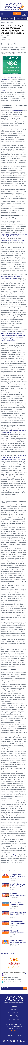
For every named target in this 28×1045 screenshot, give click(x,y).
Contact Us (10, 1035)
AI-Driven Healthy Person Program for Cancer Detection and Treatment (13, 338)
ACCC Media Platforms (20, 18)
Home (2, 22)
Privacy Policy (14, 1016)
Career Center (14, 1009)
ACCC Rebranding (14, 1019)
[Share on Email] (11, 44)
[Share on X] (8, 44)
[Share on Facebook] (5, 44)
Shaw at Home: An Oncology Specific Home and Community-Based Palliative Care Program (14, 457)
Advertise (14, 1006)
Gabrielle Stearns (14, 878)
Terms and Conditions (14, 1013)
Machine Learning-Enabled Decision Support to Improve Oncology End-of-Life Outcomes (13, 335)
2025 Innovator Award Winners (11, 90)
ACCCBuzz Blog (9, 22)
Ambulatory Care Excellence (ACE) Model (13, 240)
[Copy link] (14, 44)
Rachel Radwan (5, 39)
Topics (11, 18)
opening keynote (17, 110)
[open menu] (2, 14)
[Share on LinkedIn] (2, 44)
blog (14, 855)
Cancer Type (4, 18)
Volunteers (18, 1035)
